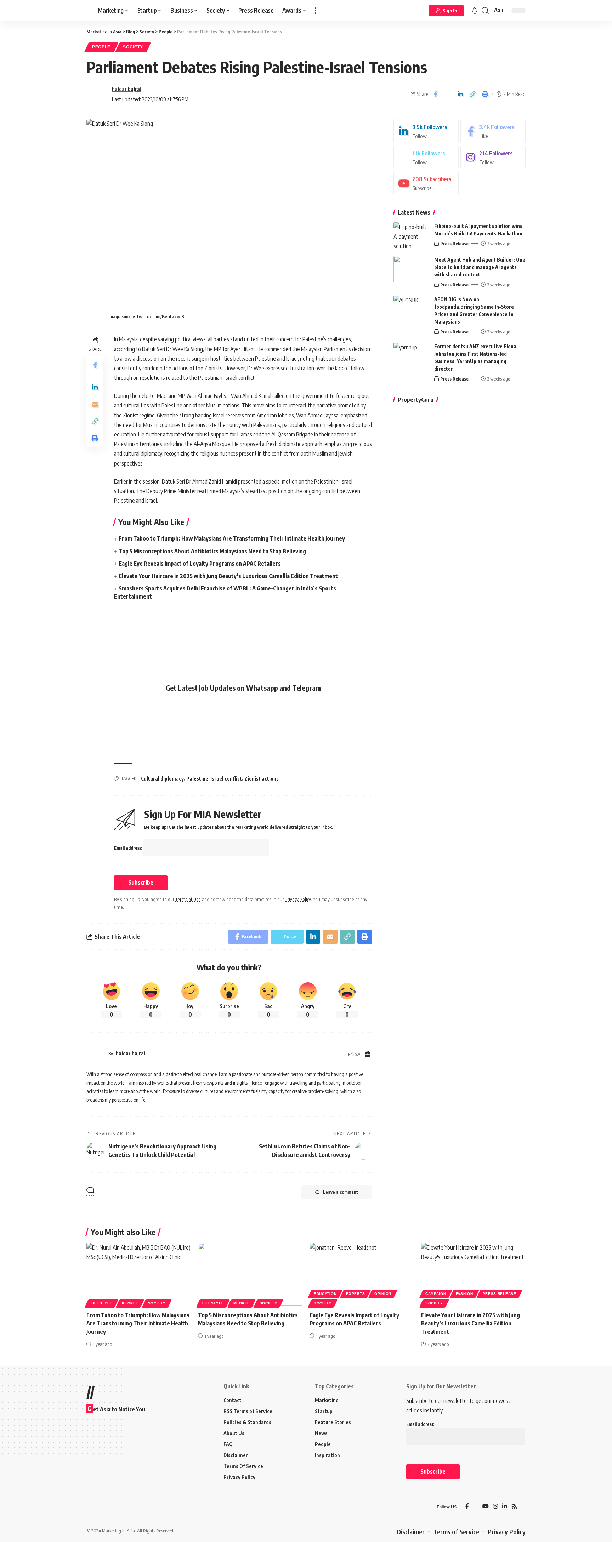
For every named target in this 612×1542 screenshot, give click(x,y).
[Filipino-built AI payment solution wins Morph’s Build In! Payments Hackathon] (411, 235)
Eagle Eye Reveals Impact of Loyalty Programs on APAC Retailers (200, 563)
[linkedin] (426, 131)
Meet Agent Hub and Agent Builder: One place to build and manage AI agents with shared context (479, 267)
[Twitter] (426, 157)
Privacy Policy (298, 899)
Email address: (128, 848)
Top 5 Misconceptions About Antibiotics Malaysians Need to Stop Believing (212, 551)
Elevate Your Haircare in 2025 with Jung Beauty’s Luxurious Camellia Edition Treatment (228, 575)
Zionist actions (261, 779)
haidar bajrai (126, 89)
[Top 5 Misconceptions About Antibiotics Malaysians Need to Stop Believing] (250, 1274)
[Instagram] (493, 157)
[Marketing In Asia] (102, 1507)
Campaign (435, 1294)
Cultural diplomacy (162, 779)
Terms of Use (188, 899)
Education (325, 1294)
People (101, 47)
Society (133, 47)
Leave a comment (340, 1192)
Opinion (382, 1294)
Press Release (454, 243)
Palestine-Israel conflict (214, 779)
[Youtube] (426, 183)
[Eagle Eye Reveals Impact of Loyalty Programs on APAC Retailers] (362, 1274)
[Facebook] (493, 131)
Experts (355, 1294)
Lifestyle (101, 1303)
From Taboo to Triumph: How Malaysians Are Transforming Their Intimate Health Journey (232, 538)
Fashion (464, 1294)
